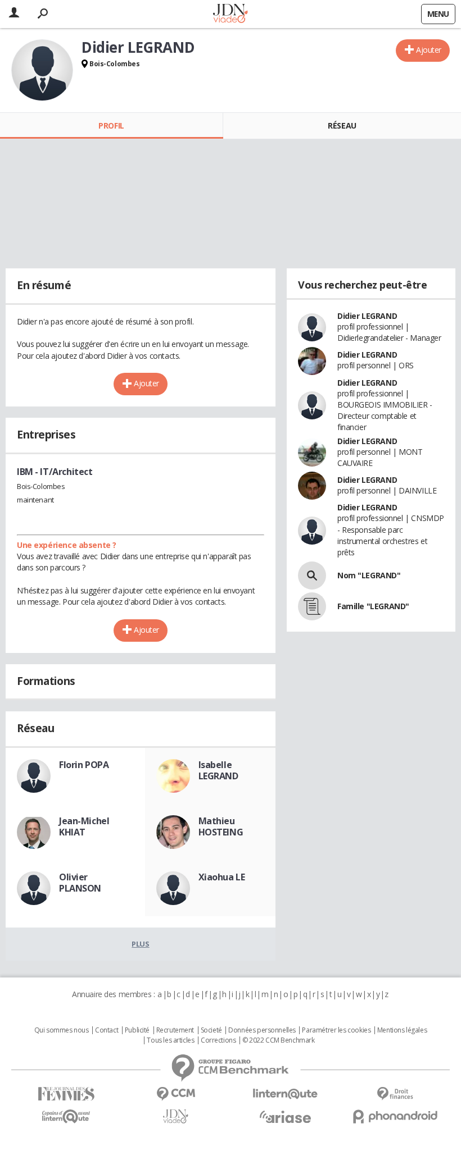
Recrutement (175, 1030)
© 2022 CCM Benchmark (278, 1040)
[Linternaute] (285, 1094)
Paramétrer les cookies (336, 1030)
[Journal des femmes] (66, 1094)
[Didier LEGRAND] (42, 70)
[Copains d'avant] (66, 1116)
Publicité (137, 1030)
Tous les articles (170, 1040)
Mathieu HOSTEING (220, 826)
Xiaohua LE (221, 877)
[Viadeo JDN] (176, 1116)
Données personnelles (262, 1030)
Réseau (342, 125)
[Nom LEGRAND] (312, 575)
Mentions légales (402, 1030)
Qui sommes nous (61, 1030)
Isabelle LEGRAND (218, 770)
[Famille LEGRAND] (312, 606)
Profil (111, 125)
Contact (106, 1030)
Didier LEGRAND (367, 315)
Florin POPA (84, 765)
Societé (211, 1030)
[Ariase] (285, 1117)
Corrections (218, 1040)
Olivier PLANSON (80, 882)
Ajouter (428, 49)
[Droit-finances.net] (395, 1094)
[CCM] (176, 1094)
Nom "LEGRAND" (369, 575)
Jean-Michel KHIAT (84, 826)
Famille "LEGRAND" (373, 606)
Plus (140, 944)
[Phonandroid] (395, 1116)
